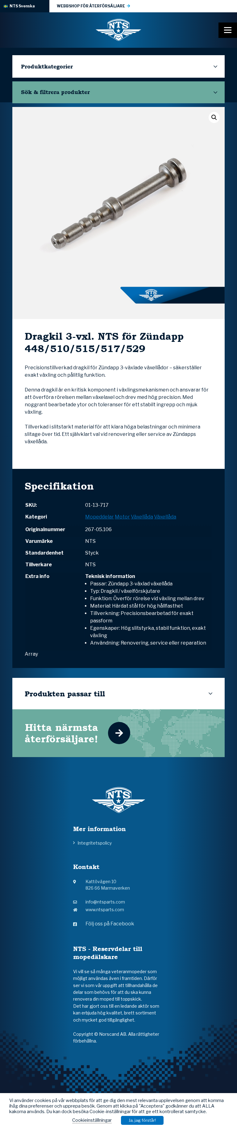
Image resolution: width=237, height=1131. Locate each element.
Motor (122, 517)
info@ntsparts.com (105, 901)
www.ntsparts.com (104, 909)
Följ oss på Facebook (109, 924)
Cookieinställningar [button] (92, 1120)
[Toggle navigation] (227, 30)
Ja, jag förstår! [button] (142, 1120)
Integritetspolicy (94, 843)
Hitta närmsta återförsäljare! (61, 733)
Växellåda (142, 517)
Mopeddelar (99, 517)
